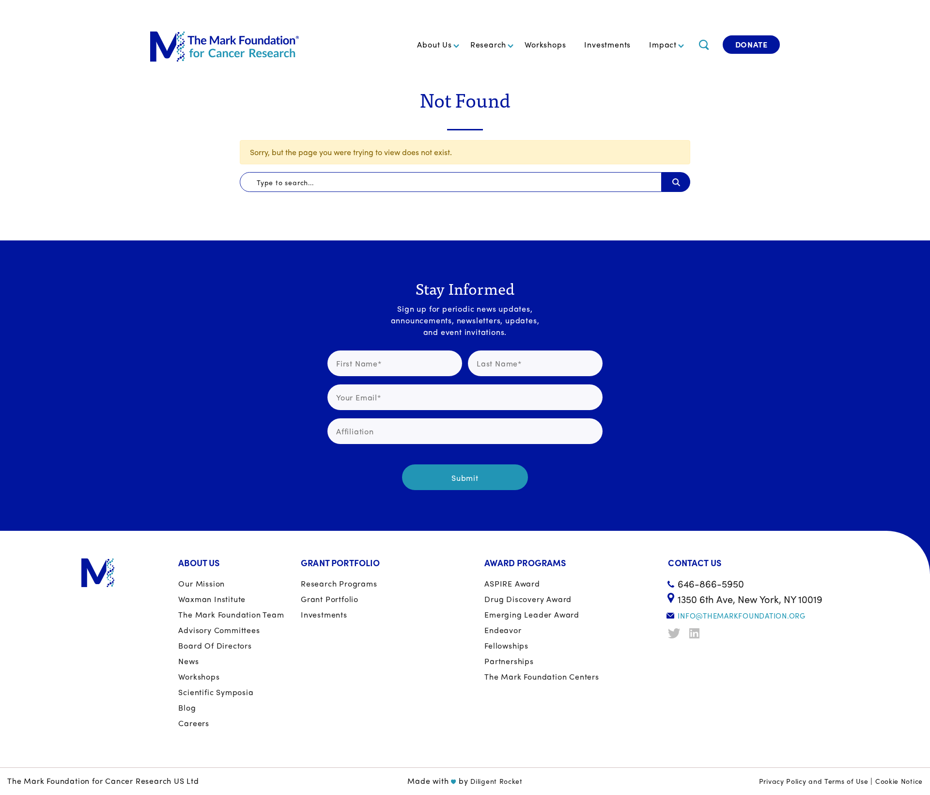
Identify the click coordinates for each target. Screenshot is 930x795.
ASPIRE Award (512, 583)
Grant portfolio (329, 598)
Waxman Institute (212, 598)
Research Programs (339, 583)
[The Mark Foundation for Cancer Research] (224, 45)
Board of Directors (214, 645)
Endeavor (502, 630)
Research (488, 44)
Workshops (545, 44)
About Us (434, 44)
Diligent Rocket (496, 781)
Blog (187, 707)
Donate (751, 44)
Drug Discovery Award (528, 598)
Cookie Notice (899, 781)
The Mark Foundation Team (231, 614)
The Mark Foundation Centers (541, 676)
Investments (607, 44)
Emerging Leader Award (531, 614)
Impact (663, 44)
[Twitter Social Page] (675, 633)
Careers (193, 723)
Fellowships (506, 645)
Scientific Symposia (215, 692)
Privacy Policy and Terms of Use (813, 781)
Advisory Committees (219, 630)
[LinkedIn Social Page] (696, 633)
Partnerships (509, 661)
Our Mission (201, 583)
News (188, 661)
